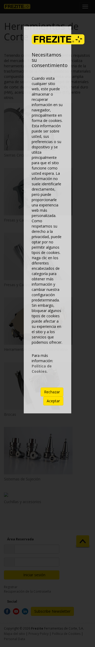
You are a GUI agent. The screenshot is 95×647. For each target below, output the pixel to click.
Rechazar (52, 391)
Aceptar (53, 400)
